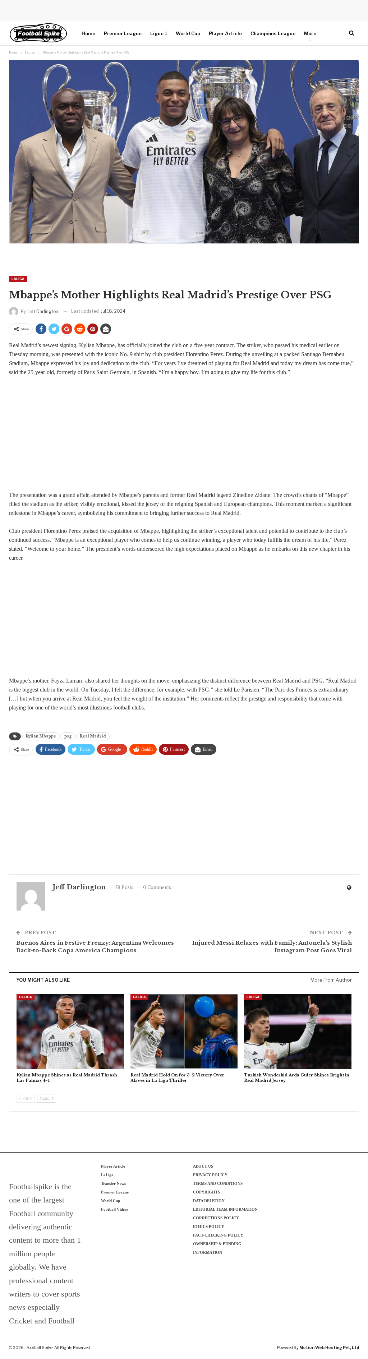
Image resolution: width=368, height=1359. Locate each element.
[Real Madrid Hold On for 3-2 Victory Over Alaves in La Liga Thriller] (184, 1031)
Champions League (272, 33)
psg (68, 736)
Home (88, 33)
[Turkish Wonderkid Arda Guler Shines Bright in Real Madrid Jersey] (297, 1031)
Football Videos (114, 1209)
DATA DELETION (209, 1201)
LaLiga (18, 279)
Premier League (123, 33)
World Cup (188, 33)
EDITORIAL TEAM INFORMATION (225, 1209)
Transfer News (113, 1183)
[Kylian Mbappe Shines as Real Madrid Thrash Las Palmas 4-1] (70, 1031)
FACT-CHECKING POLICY (218, 1235)
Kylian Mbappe (41, 736)
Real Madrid (93, 736)
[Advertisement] (184, 436)
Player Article (225, 33)
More (310, 33)
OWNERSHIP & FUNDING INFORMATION (217, 1248)
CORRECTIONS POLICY (216, 1218)
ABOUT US (203, 1166)
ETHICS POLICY (208, 1226)
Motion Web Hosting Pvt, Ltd (329, 1347)
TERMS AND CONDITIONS (218, 1183)
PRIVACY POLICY (210, 1175)
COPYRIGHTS (206, 1192)
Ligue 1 (158, 33)
